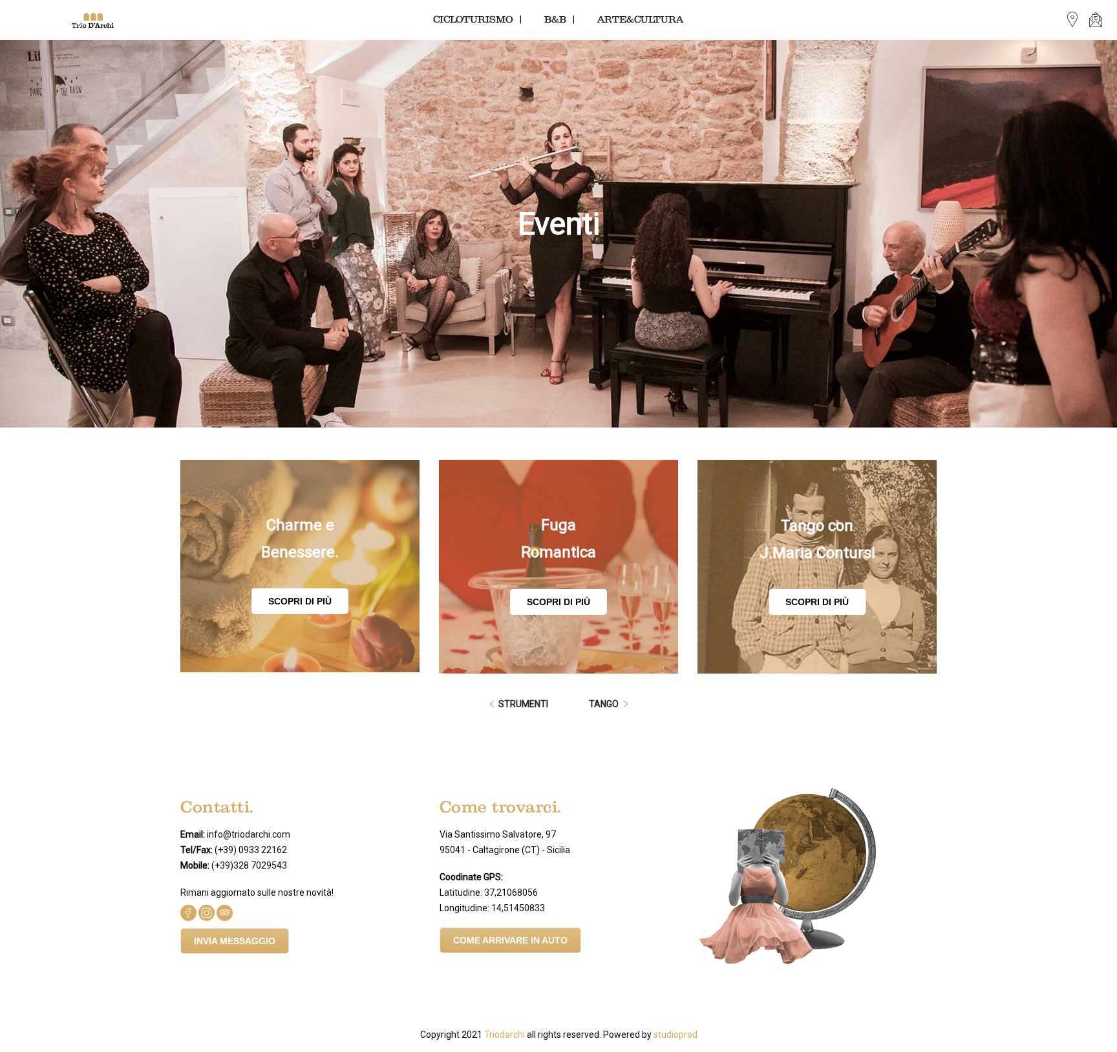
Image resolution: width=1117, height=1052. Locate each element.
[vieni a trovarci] (1072, 20)
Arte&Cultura (640, 19)
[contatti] (1095, 20)
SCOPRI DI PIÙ (300, 601)
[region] (558, 234)
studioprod (675, 1034)
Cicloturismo (473, 19)
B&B (555, 19)
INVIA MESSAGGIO (234, 941)
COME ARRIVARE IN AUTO (510, 940)
